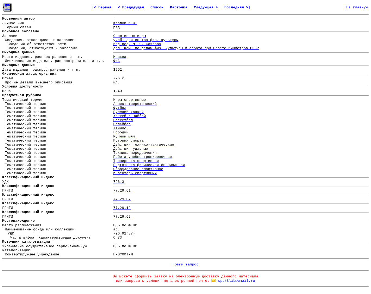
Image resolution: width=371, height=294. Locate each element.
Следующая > (206, 7)
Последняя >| (237, 7)
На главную (357, 7)
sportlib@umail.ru (236, 281)
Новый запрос (185, 264)
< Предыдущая (131, 7)
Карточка (178, 7)
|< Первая (101, 7)
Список (157, 7)
